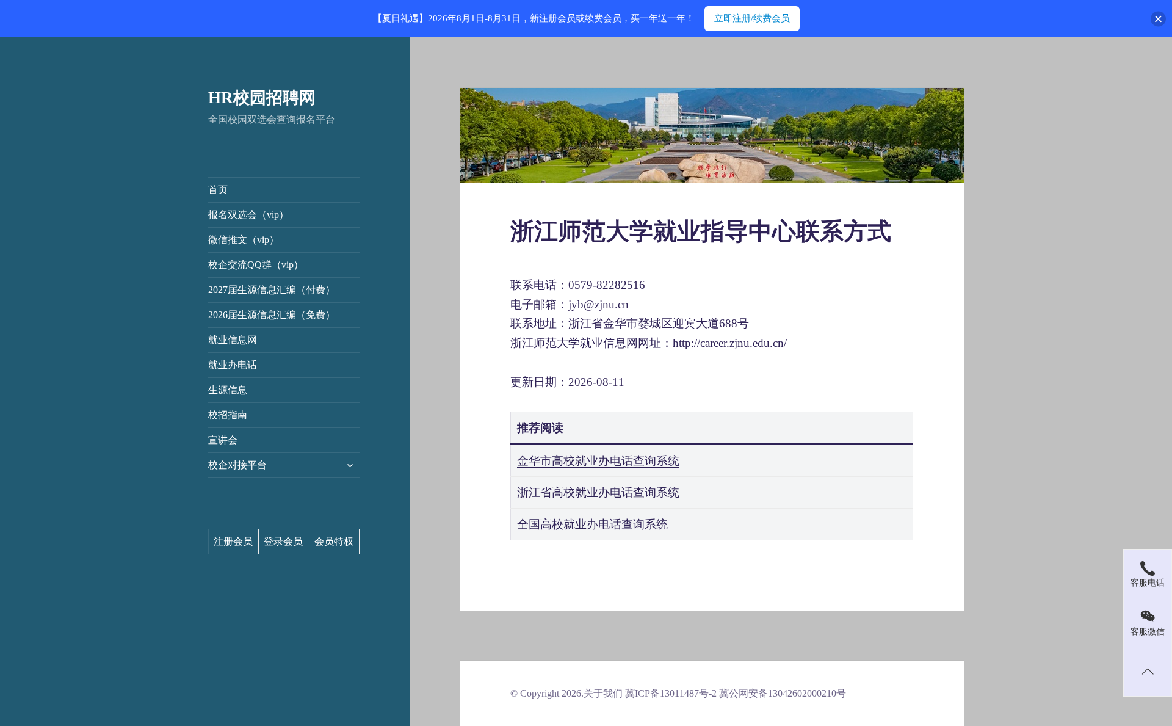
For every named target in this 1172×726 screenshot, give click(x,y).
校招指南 (227, 415)
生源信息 (227, 390)
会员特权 (333, 541)
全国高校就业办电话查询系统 (592, 524)
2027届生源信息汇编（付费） (271, 290)
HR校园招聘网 (262, 98)
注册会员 (233, 541)
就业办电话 (232, 365)
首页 (218, 189)
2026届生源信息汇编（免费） (271, 315)
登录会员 (283, 541)
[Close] (1158, 18)
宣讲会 (222, 440)
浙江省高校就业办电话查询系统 (598, 492)
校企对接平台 (237, 465)
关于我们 (603, 693)
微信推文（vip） (243, 239)
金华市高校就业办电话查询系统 (598, 460)
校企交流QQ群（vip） (255, 265)
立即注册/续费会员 (752, 18)
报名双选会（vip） (248, 214)
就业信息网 (232, 340)
